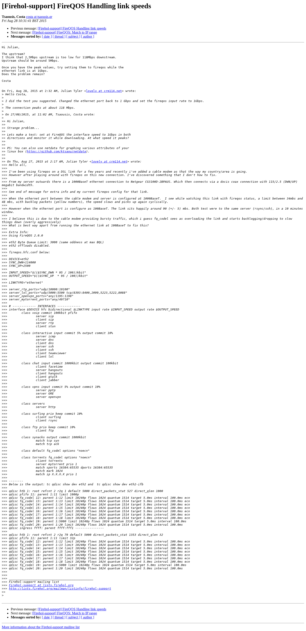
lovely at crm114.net (104, 91)
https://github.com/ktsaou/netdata (56, 151)
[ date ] (47, 36)
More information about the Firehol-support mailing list (41, 627)
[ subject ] (73, 36)
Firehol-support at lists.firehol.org (41, 585)
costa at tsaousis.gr (39, 17)
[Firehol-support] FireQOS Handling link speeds (72, 28)
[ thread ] (59, 36)
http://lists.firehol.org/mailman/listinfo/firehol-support (60, 588)
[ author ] (87, 36)
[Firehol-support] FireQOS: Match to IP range (64, 32)
